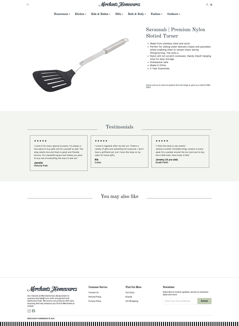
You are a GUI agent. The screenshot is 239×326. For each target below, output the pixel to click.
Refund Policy (95, 297)
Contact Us (94, 292)
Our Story (130, 292)
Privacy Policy (95, 301)
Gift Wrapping (132, 301)
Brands (129, 297)
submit (204, 301)
